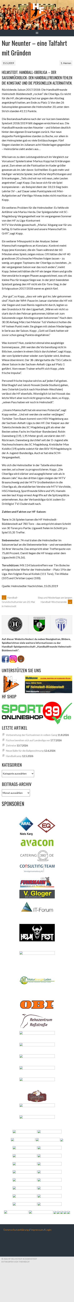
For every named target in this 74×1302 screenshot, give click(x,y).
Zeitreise (11, 745)
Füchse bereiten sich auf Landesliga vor (28, 740)
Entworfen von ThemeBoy (15, 1262)
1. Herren (66, 63)
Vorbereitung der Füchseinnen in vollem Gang (31, 734)
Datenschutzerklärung (16, 1229)
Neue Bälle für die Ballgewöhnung (25, 750)
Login (48, 1229)
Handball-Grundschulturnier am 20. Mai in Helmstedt (18, 602)
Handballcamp (14, 755)
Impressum (37, 1229)
